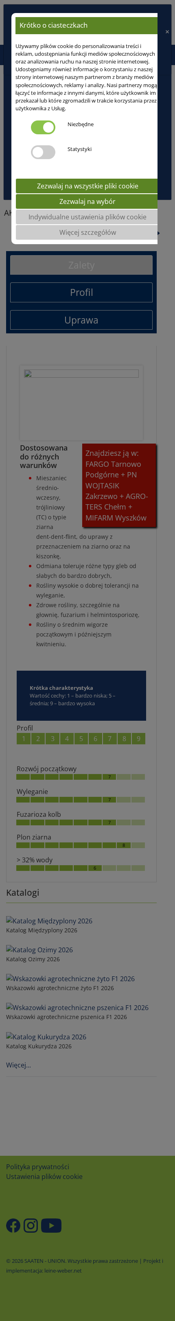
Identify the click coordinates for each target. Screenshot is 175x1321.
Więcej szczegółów (87, 232)
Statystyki (80, 149)
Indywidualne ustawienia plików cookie (87, 216)
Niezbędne (81, 124)
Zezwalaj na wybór (87, 201)
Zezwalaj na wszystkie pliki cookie (87, 186)
